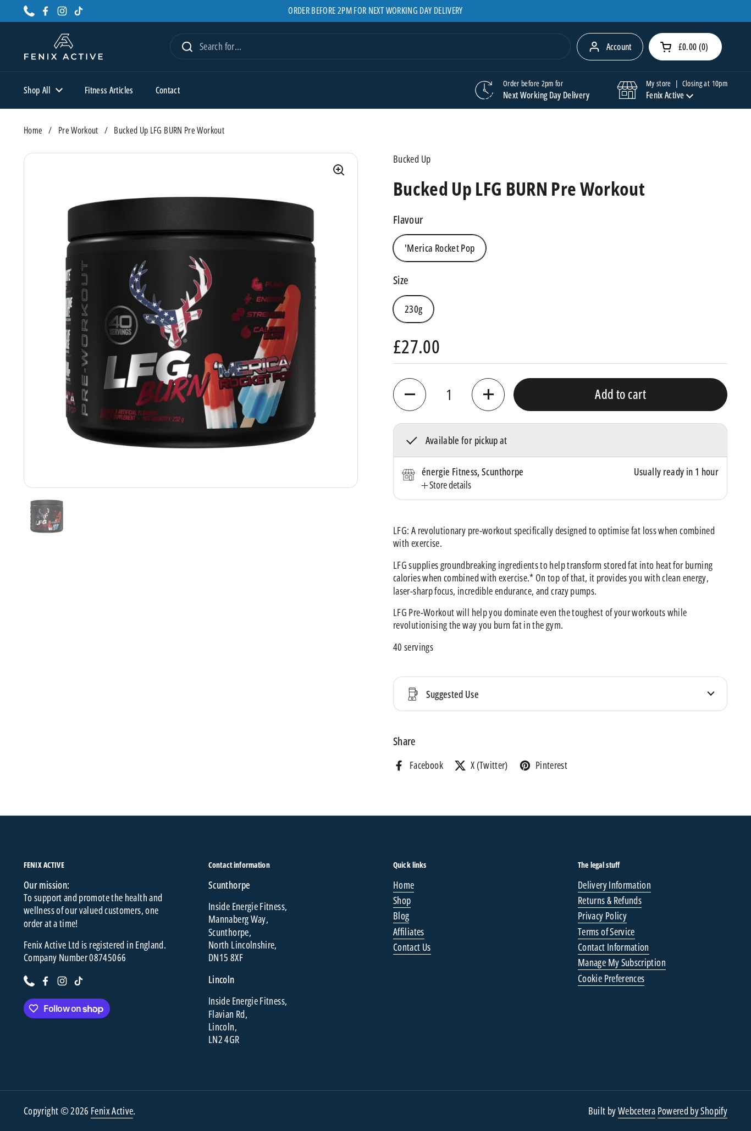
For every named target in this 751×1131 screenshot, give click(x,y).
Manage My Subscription (622, 962)
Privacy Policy (602, 915)
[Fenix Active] (63, 46)
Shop (402, 900)
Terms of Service (606, 931)
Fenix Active (112, 1110)
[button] (685, 46)
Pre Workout (78, 130)
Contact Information (613, 946)
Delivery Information (614, 884)
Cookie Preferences (611, 978)
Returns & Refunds (610, 900)
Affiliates (408, 931)
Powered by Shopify (692, 1110)
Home (33, 130)
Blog (401, 915)
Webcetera (636, 1110)
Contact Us (412, 946)
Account (619, 47)
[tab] (446, 485)
